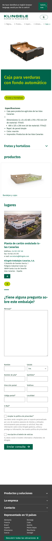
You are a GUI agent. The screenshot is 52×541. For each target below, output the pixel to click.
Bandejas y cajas (10, 195)
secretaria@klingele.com (19, 256)
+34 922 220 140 (17, 251)
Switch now (42, 6)
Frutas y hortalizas (14, 98)
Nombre (7, 365)
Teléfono (30, 385)
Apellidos (31, 375)
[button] (6, 289)
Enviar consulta (16, 446)
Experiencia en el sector (29, 24)
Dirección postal (10, 385)
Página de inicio (9, 24)
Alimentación (38, 24)
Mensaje (7, 309)
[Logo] (21, 17)
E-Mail (7, 406)
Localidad (30, 396)
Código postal (9, 396)
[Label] (44, 17)
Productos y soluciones (19, 24)
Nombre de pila (10, 375)
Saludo (29, 365)
